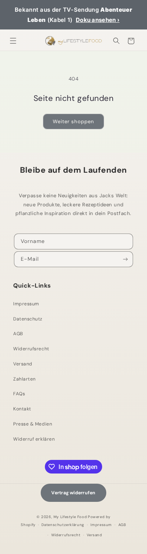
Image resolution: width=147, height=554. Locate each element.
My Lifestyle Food (70, 516)
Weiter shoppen (73, 121)
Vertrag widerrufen (73, 493)
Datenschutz (28, 319)
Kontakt (22, 409)
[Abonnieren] (125, 259)
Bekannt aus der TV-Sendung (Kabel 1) (73, 14)
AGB (18, 334)
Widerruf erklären (34, 439)
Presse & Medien (32, 424)
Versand (22, 364)
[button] (13, 41)
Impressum (26, 304)
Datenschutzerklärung (62, 524)
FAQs (19, 394)
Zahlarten (24, 379)
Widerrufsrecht (31, 349)
